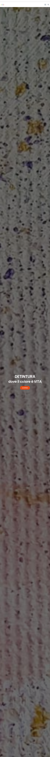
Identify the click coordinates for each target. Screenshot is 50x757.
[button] (45, 4)
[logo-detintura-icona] (2, 4)
